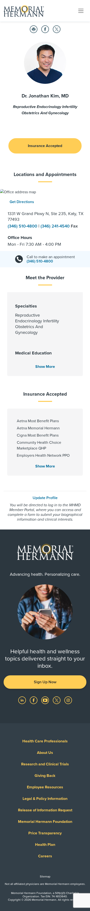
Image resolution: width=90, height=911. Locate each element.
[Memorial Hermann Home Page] (24, 11)
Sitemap (45, 876)
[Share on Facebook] (45, 29)
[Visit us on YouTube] (45, 700)
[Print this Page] (33, 29)
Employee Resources (45, 787)
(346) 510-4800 (23, 226)
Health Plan (45, 844)
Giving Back (45, 775)
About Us (45, 752)
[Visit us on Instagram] (68, 700)
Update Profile (45, 497)
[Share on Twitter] (56, 29)
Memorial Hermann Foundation (45, 821)
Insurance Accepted (45, 145)
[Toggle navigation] (80, 10)
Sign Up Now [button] (45, 682)
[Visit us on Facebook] (34, 700)
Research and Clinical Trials (45, 764)
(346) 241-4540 (56, 226)
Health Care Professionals (45, 741)
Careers (45, 856)
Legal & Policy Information (45, 798)
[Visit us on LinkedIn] (22, 700)
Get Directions (22, 201)
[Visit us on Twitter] (57, 700)
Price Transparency (45, 833)
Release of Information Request (45, 810)
